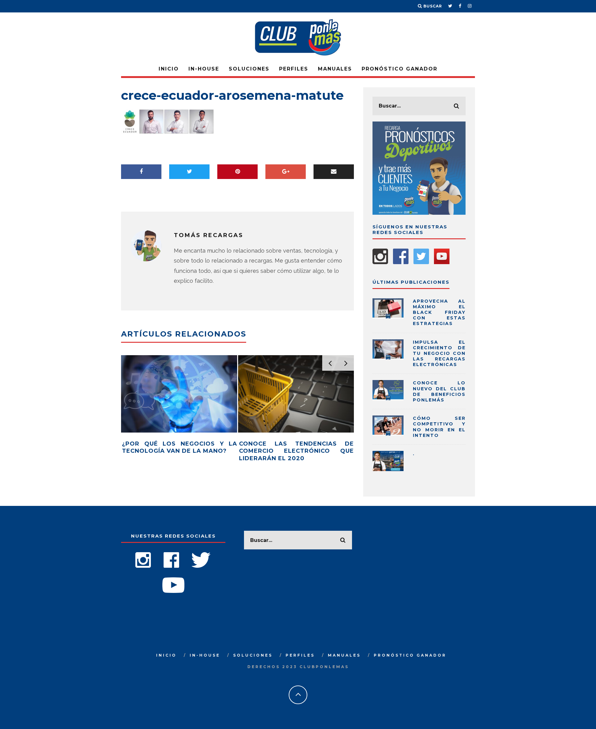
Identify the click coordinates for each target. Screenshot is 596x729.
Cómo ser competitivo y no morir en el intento (439, 426)
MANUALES (335, 69)
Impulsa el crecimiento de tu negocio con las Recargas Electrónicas (439, 353)
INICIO (169, 69)
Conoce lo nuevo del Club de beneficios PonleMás (439, 391)
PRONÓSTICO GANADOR (399, 69)
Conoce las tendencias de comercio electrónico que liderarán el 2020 (296, 451)
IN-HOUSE (203, 69)
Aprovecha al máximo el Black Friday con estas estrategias (439, 312)
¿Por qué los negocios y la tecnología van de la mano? (179, 447)
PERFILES (293, 69)
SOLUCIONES (249, 69)
